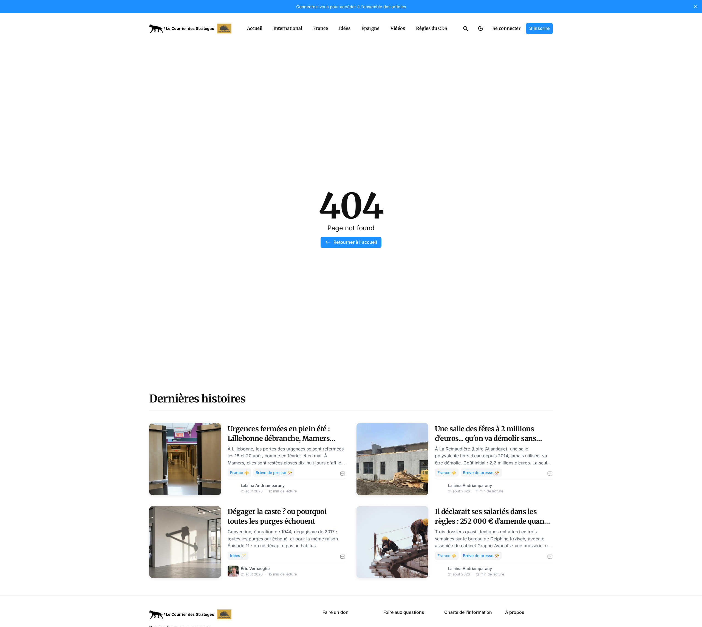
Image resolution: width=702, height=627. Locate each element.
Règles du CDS (431, 28)
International (287, 28)
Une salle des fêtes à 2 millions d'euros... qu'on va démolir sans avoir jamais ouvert (485, 438)
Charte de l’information (468, 612)
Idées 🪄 (238, 555)
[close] (695, 6)
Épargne (370, 28)
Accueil (254, 28)
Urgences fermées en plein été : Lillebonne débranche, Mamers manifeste (279, 438)
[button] (465, 28)
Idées (344, 28)
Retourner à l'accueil (355, 242)
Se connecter (506, 28)
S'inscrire (539, 28)
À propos (514, 612)
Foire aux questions (403, 612)
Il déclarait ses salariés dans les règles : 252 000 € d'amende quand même (491, 521)
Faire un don (335, 612)
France (320, 28)
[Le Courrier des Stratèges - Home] (192, 28)
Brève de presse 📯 (274, 472)
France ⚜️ (239, 472)
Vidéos (397, 28)
